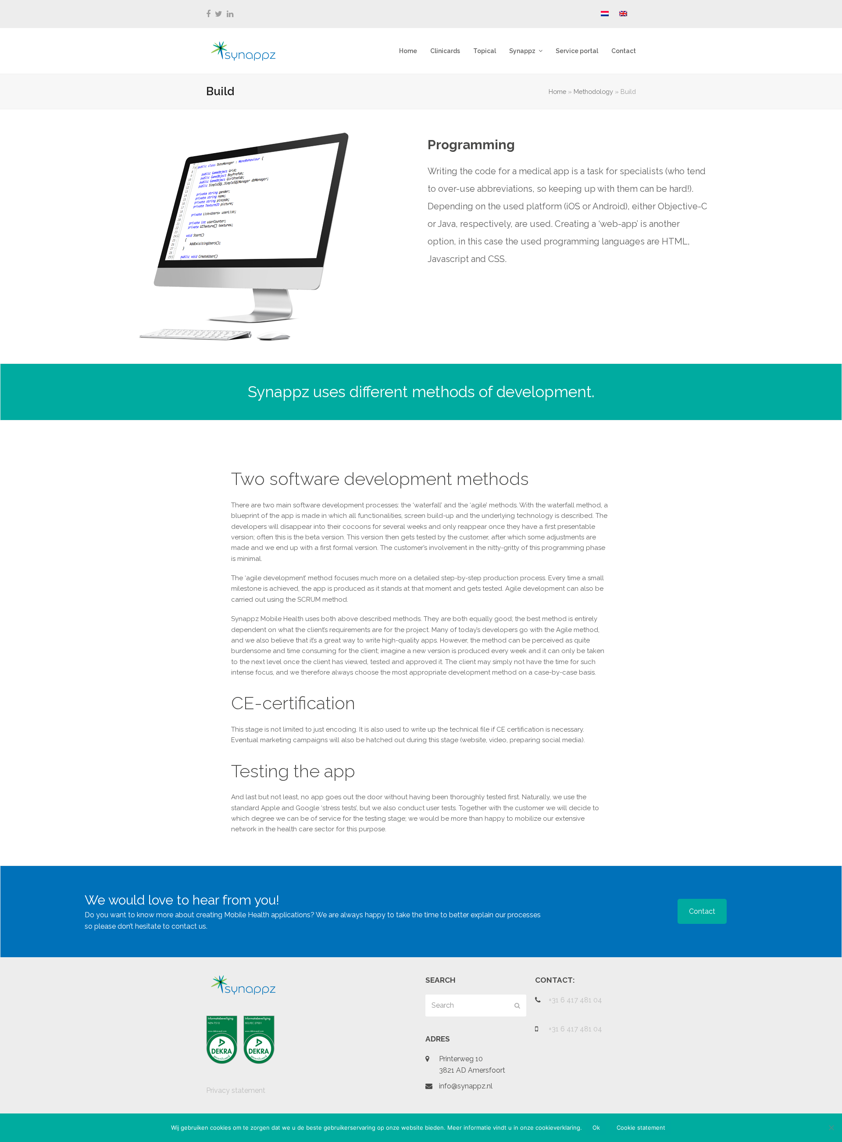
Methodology (593, 91)
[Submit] (517, 1005)
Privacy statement (235, 1090)
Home (557, 91)
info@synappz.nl (465, 1086)
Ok (596, 1127)
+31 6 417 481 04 (575, 1000)
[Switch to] (605, 14)
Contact (702, 911)
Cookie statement (641, 1127)
